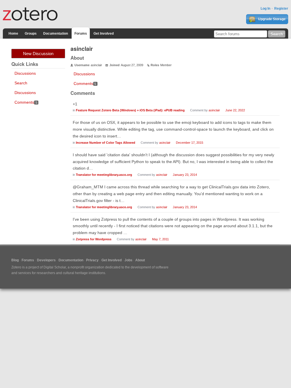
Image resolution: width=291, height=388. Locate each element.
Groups (31, 34)
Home (13, 34)
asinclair (214, 110)
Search (20, 83)
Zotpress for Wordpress (93, 239)
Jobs (128, 260)
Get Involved (103, 34)
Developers (46, 260)
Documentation (55, 34)
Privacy (92, 260)
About (140, 260)
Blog (15, 260)
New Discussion (38, 53)
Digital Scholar (54, 267)
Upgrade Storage (271, 19)
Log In (265, 9)
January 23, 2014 (185, 174)
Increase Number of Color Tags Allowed (105, 142)
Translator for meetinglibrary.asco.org (104, 174)
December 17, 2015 (189, 142)
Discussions (25, 73)
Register (281, 9)
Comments (25, 102)
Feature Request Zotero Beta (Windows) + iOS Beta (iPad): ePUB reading (130, 110)
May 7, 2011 (160, 239)
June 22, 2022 (235, 110)
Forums (80, 34)
